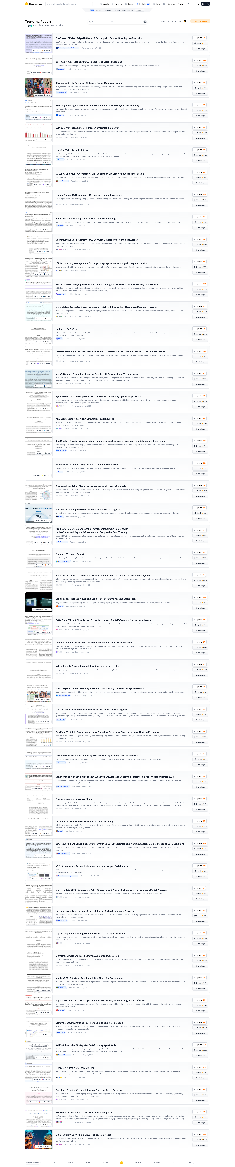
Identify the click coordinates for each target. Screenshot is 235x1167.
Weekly (170, 21)
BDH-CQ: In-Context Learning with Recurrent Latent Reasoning (89, 61)
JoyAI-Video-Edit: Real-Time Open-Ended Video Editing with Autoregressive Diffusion (100, 1000)
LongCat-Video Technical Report (73, 150)
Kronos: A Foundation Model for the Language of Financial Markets (91, 485)
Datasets (118, 4)
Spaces (131, 4)
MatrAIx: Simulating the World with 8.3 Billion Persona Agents (88, 509)
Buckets (144, 4)
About (87, 1163)
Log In (196, 4)
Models (106, 4)
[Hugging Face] (121, 1162)
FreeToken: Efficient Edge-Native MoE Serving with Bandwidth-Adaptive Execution (99, 38)
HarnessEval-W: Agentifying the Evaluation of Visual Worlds (87, 464)
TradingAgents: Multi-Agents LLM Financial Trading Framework (89, 194)
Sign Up (205, 4)
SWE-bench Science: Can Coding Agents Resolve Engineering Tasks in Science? (97, 755)
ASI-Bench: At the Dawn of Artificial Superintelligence (84, 1112)
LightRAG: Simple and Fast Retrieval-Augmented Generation (87, 955)
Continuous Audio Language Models (75, 799)
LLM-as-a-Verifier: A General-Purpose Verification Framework (88, 127)
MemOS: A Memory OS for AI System (75, 1067)
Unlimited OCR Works (67, 329)
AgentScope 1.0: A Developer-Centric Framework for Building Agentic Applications (98, 396)
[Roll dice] (145, 21)
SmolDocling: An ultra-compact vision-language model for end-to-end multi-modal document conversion (111, 440)
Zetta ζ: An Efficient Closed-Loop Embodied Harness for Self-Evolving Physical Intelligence (103, 620)
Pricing (181, 4)
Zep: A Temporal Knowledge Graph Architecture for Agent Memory (90, 933)
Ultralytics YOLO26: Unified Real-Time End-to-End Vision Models (89, 1022)
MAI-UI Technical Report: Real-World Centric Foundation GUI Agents (91, 709)
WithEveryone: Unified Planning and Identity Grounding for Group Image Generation (100, 688)
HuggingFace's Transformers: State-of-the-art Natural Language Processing (96, 910)
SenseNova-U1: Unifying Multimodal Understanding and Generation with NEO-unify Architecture (107, 284)
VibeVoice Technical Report (70, 554)
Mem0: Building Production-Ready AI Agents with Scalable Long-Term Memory (97, 373)
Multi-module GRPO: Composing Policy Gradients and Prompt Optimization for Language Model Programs (112, 889)
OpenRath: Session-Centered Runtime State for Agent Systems (89, 1090)
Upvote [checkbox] (201, 38)
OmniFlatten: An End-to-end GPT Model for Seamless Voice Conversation (94, 642)
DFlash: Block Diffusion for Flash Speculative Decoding (84, 821)
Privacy (70, 1163)
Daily (163, 21)
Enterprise (170, 4)
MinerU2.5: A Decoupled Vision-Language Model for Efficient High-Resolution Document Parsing (106, 306)
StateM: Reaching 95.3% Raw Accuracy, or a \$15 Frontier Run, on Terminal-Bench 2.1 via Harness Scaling (110, 351)
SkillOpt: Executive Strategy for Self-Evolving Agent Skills (86, 1045)
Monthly (178, 21)
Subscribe (140, 10)
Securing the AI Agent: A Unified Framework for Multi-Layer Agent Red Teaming (97, 105)
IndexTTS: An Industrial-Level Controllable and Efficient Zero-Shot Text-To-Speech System (103, 575)
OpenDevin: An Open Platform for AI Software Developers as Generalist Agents (97, 239)
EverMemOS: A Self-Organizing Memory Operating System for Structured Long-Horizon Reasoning (107, 731)
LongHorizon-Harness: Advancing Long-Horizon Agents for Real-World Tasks (96, 598)
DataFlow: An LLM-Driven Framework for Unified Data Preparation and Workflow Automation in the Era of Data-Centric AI (120, 843)
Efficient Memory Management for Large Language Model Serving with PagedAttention (101, 263)
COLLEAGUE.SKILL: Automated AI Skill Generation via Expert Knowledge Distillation (100, 173)
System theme (33, 1163)
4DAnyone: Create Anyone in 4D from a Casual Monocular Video (89, 82)
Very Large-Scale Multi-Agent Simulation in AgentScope (85, 418)
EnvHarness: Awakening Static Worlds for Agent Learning (86, 218)
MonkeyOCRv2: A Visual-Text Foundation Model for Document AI (89, 978)
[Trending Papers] (185, 21)
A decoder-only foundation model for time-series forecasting (88, 666)
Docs (158, 4)
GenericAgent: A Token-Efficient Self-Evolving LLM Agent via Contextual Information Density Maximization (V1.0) (115, 776)
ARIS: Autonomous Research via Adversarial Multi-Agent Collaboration (92, 866)
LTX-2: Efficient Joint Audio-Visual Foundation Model (83, 1134)
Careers (105, 1163)
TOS (54, 1163)
